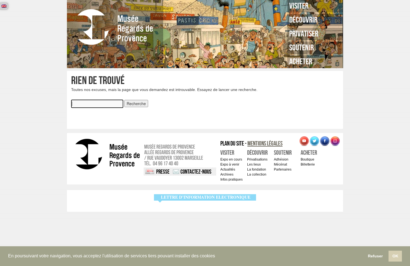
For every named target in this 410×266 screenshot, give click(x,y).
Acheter (300, 62)
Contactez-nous (195, 171)
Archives (226, 174)
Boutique (307, 159)
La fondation (256, 169)
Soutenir (301, 48)
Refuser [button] (375, 256)
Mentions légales (265, 143)
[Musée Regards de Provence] (115, 27)
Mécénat (280, 164)
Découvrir (303, 20)
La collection (256, 174)
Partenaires (282, 169)
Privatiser (303, 34)
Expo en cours (231, 159)
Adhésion (281, 159)
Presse (163, 171)
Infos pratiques (231, 179)
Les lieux (254, 164)
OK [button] (395, 256)
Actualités (227, 169)
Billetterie (308, 164)
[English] (3, 6)
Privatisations (257, 159)
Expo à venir (229, 164)
